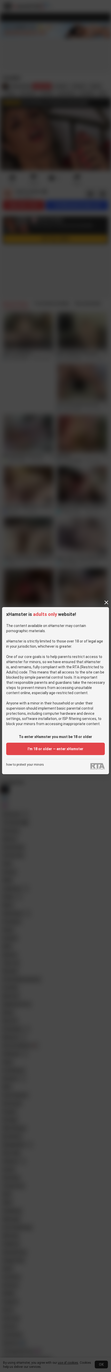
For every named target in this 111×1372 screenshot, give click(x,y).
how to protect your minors (25, 764)
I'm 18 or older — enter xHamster (55, 749)
